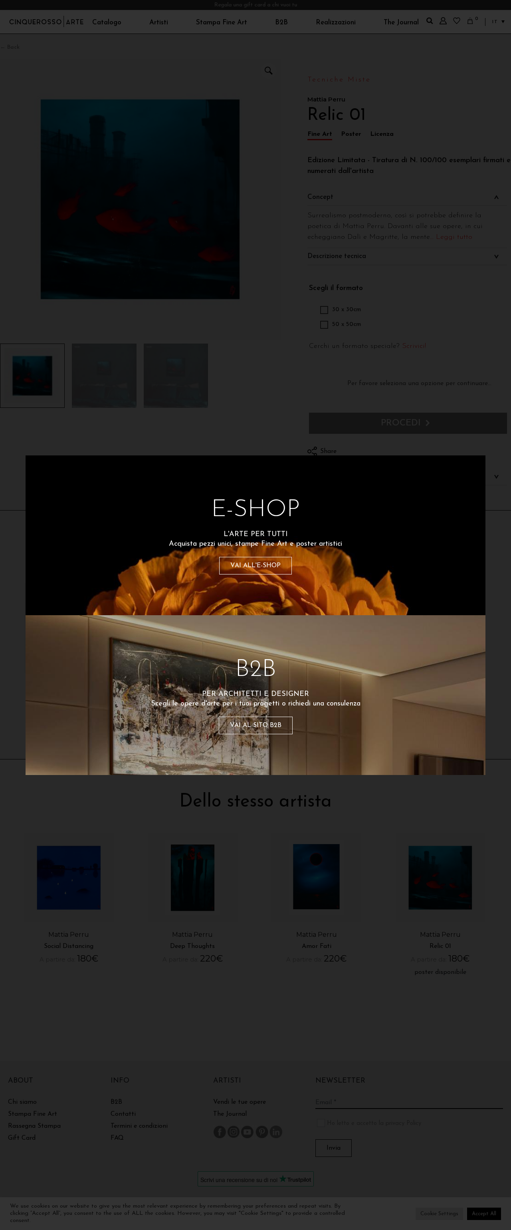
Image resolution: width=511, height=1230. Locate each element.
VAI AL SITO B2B (255, 725)
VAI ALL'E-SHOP (255, 565)
